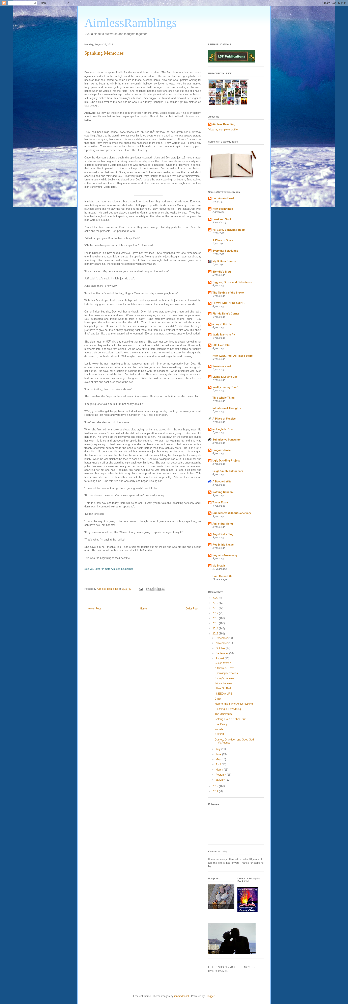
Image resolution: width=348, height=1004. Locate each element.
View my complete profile (223, 129)
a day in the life (222, 324)
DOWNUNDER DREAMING (228, 303)
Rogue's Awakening (224, 555)
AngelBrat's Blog (222, 534)
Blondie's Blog (221, 271)
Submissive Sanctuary (226, 439)
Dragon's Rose (221, 450)
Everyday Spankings (225, 250)
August (220, 658)
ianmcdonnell (182, 996)
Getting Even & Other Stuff (230, 719)
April (219, 764)
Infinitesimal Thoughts (226, 408)
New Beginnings (222, 208)
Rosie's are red (221, 366)
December (222, 637)
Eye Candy (221, 724)
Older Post (192, 608)
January (221, 779)
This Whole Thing (223, 397)
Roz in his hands (223, 544)
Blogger (210, 996)
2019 (215, 602)
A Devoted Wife (221, 481)
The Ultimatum (223, 714)
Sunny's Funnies (224, 678)
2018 (215, 607)
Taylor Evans (220, 502)
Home (143, 608)
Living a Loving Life (224, 376)
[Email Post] (140, 588)
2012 (215, 786)
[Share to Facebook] (159, 589)
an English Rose (222, 429)
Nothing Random (223, 492)
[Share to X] (155, 589)
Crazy (218, 698)
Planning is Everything (228, 708)
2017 (215, 613)
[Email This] (148, 589)
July (218, 749)
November (222, 643)
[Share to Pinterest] (163, 589)
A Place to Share (222, 240)
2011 (215, 791)
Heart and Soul (221, 219)
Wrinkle (219, 729)
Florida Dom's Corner (225, 313)
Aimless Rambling (223, 124)
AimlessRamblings (130, 22)
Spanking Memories (226, 673)
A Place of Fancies (224, 418)
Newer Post (94, 608)
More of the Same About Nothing (234, 703)
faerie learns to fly (223, 334)
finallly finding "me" (225, 387)
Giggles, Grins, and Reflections (232, 282)
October (221, 648)
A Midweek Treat (224, 668)
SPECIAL (220, 734)
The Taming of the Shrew (228, 292)
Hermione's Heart (223, 198)
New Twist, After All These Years (232, 355)
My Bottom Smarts (224, 261)
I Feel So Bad (223, 688)
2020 (215, 597)
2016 (215, 618)
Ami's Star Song (222, 523)
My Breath (218, 565)
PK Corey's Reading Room (228, 229)
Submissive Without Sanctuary (231, 512)
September (222, 653)
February (221, 774)
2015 (215, 623)
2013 (215, 633)
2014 (215, 628)
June (219, 754)
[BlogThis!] (152, 589)
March (220, 769)
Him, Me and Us (222, 576)
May (219, 759)
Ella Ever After (221, 345)
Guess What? (223, 662)
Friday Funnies (223, 683)
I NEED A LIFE (223, 693)
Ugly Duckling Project (226, 460)
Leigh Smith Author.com (227, 471)
